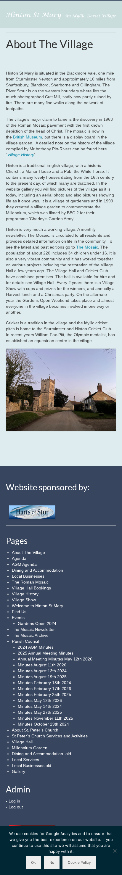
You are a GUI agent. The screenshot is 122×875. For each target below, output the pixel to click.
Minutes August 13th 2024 (42, 670)
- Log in (13, 801)
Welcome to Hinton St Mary (37, 605)
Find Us (19, 611)
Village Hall (22, 741)
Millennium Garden (29, 747)
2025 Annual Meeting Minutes (45, 653)
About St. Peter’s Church (35, 730)
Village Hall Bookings (31, 588)
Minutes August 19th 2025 (42, 676)
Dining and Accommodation (37, 570)
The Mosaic (87, 247)
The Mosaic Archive (30, 635)
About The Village (28, 552)
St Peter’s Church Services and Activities (50, 736)
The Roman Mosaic (30, 582)
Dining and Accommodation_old (41, 753)
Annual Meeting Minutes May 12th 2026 (55, 659)
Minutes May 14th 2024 (40, 706)
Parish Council (25, 641)
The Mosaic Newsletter (33, 629)
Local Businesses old (31, 765)
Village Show (24, 599)
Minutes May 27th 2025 (40, 712)
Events (18, 617)
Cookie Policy (79, 862)
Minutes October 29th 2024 (43, 724)
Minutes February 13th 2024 (44, 682)
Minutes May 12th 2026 (40, 700)
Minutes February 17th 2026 (44, 688)
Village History (25, 594)
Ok (33, 862)
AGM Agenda (24, 564)
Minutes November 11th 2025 (45, 718)
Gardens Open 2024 (37, 623)
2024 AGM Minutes (36, 647)
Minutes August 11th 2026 (42, 665)
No (51, 862)
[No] (115, 851)
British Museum (27, 137)
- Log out (14, 807)
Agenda (19, 558)
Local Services (25, 759)
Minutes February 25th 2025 (44, 694)
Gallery (18, 771)
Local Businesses (28, 576)
